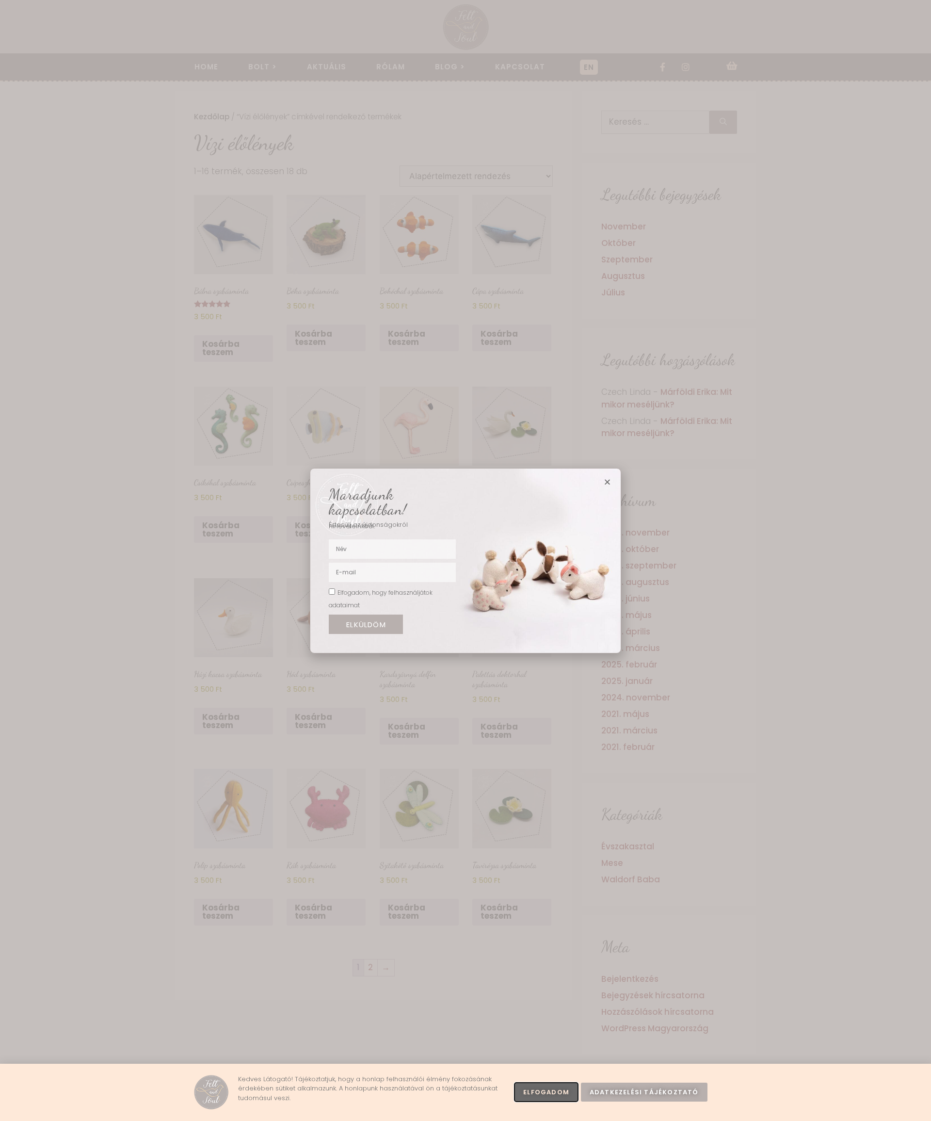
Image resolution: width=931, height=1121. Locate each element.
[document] (465, 560)
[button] (607, 482)
